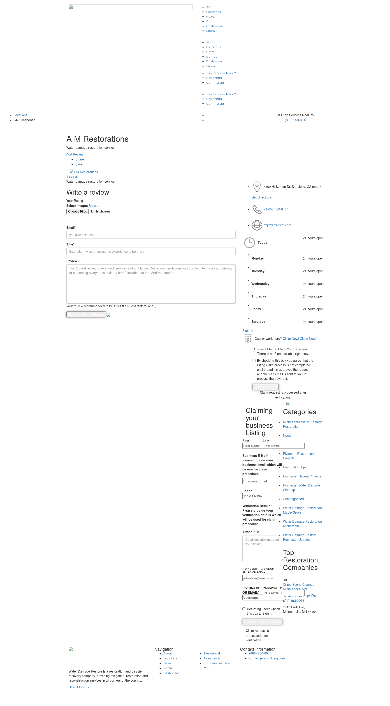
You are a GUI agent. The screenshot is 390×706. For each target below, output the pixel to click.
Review (72, 261)
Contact (212, 21)
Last (267, 440)
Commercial (215, 82)
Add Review (74, 154)
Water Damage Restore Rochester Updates (300, 537)
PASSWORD (272, 588)
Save (79, 164)
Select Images (77, 205)
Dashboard (214, 26)
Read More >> (79, 687)
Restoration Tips (294, 467)
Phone (247, 491)
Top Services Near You (222, 73)
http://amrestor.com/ (278, 225)
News (210, 16)
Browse (94, 205)
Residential (214, 78)
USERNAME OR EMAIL (251, 590)
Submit (211, 31)
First (246, 440)
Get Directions (261, 197)
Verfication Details (261, 514)
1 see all (72, 176)
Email (71, 227)
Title (70, 244)
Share (79, 159)
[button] (259, 37)
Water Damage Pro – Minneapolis (302, 598)
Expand (247, 330)
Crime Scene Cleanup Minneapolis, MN (298, 586)
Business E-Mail (262, 464)
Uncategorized (293, 498)
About (210, 7)
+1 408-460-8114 (276, 209)
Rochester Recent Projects (302, 476)
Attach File (250, 531)
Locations (213, 12)
